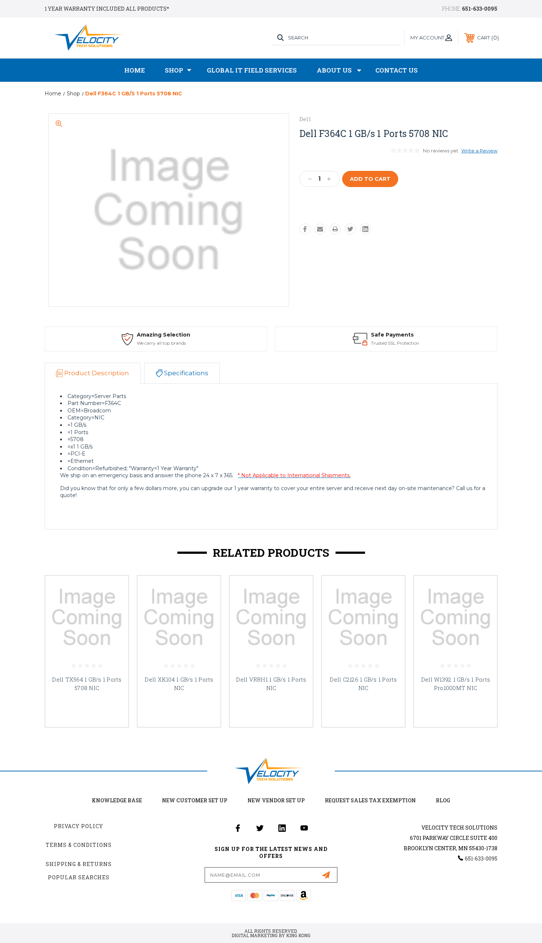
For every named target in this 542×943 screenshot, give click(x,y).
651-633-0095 (479, 8)
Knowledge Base (117, 800)
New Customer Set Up (194, 800)
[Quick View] (113, 590)
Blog (443, 800)
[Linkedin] (365, 229)
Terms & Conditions (79, 844)
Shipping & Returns (79, 864)
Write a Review (479, 151)
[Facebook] (304, 229)
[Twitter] (350, 229)
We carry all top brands (161, 343)
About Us (334, 70)
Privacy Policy (78, 826)
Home (134, 70)
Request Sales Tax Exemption (370, 800)
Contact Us (396, 70)
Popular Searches (79, 877)
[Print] (335, 229)
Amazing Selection (163, 334)
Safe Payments (392, 334)
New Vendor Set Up (276, 800)
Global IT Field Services (252, 70)
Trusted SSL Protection (395, 343)
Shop (174, 70)
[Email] (320, 229)
